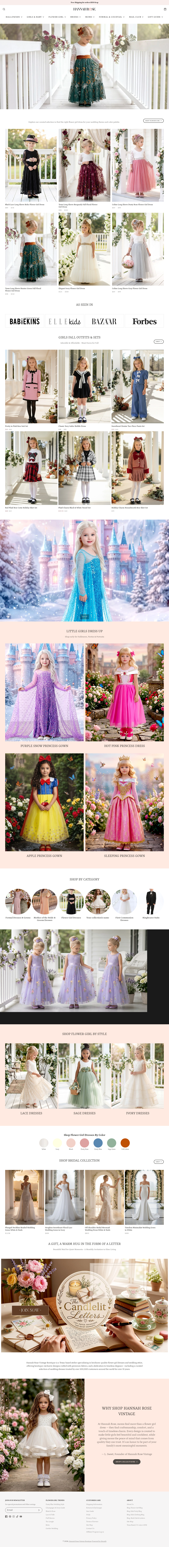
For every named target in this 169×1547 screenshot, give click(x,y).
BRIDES (74, 17)
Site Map (89, 1525)
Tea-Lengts (50, 1522)
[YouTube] (21, 1516)
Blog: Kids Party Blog (134, 1511)
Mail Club (135, 17)
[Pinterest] (10, 1516)
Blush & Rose (50, 1511)
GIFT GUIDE (154, 17)
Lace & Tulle (50, 1515)
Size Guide (90, 1511)
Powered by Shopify (99, 1541)
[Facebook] (6, 1516)
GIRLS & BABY (34, 17)
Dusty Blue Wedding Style (55, 1504)
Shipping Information (94, 1504)
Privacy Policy (91, 1518)
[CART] (165, 9)
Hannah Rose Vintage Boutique (80, 1541)
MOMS (88, 17)
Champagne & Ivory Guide (55, 1508)
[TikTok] (17, 1516)
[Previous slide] (3, 66)
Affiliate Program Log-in (95, 1532)
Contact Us (90, 1528)
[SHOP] (84, 571)
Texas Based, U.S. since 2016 (137, 1525)
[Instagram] (13, 1516)
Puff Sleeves (50, 1518)
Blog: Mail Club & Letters (136, 1518)
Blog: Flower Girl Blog (134, 1508)
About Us (130, 1504)
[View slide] (84, 1305)
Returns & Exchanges (94, 1508)
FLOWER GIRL (56, 17)
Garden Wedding (52, 1528)
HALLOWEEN (13, 17)
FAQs (88, 1515)
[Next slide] (165, 66)
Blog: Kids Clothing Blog (135, 1515)
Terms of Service (92, 1522)
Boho (48, 1525)
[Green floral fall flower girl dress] (84, 66)
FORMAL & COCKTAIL (110, 17)
